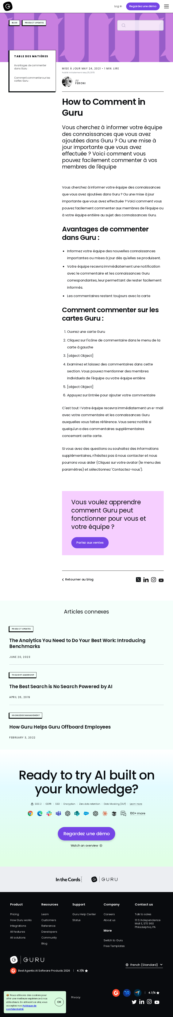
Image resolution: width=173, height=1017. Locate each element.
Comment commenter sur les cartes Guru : (32, 79)
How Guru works (21, 920)
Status (76, 920)
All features (17, 932)
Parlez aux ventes (89, 542)
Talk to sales (143, 914)
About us (109, 920)
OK (59, 1002)
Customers (48, 920)
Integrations (18, 926)
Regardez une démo (142, 6)
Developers (49, 932)
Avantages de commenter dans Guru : (30, 67)
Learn (45, 914)
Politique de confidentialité (21, 1007)
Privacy (75, 997)
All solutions (18, 938)
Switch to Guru (113, 940)
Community (49, 938)
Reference (48, 926)
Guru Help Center (84, 914)
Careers (109, 914)
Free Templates (114, 946)
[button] (165, 6)
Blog (44, 943)
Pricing (14, 914)
